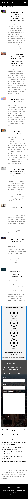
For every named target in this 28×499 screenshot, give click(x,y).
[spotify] (17, 434)
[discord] (9, 434)
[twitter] (2, 434)
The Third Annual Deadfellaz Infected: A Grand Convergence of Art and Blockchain (17, 16)
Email (4, 384)
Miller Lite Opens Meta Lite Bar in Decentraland (17, 241)
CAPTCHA (6, 416)
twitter (14, 338)
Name (4, 377)
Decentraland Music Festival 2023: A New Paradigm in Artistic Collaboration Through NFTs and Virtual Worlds (17, 60)
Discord (14, 328)
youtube (14, 348)
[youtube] (13, 434)
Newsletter (14, 318)
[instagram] (6, 434)
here (24, 357)
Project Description (8, 391)
